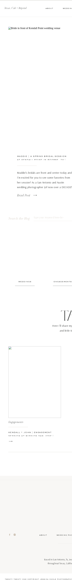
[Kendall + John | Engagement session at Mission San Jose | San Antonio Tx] (34, 382)
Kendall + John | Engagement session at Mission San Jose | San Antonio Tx (31, 436)
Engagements (15, 422)
